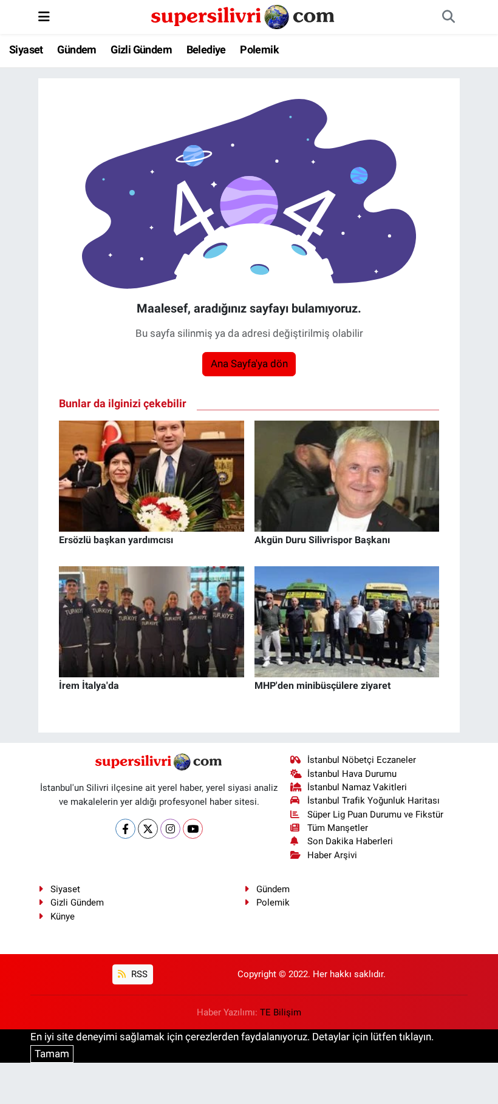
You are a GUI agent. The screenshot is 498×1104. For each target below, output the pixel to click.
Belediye (206, 49)
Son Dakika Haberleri (350, 841)
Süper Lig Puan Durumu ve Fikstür (375, 814)
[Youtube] (193, 829)
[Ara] (448, 17)
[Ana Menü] (44, 16)
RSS (138, 974)
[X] (148, 829)
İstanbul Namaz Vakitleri (357, 787)
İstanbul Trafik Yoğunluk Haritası (373, 800)
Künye (62, 916)
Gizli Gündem (141, 49)
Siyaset (26, 49)
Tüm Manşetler (337, 827)
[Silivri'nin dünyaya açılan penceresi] (243, 16)
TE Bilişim (280, 1012)
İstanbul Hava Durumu (352, 773)
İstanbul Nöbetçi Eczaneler (361, 759)
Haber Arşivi (332, 855)
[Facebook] (125, 829)
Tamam (52, 1054)
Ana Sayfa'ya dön (249, 363)
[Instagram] (170, 829)
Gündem (76, 49)
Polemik (259, 49)
